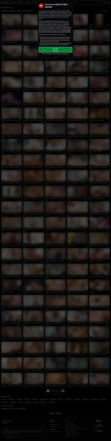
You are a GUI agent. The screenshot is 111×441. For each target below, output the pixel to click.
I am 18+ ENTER (56, 50)
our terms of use (65, 53)
